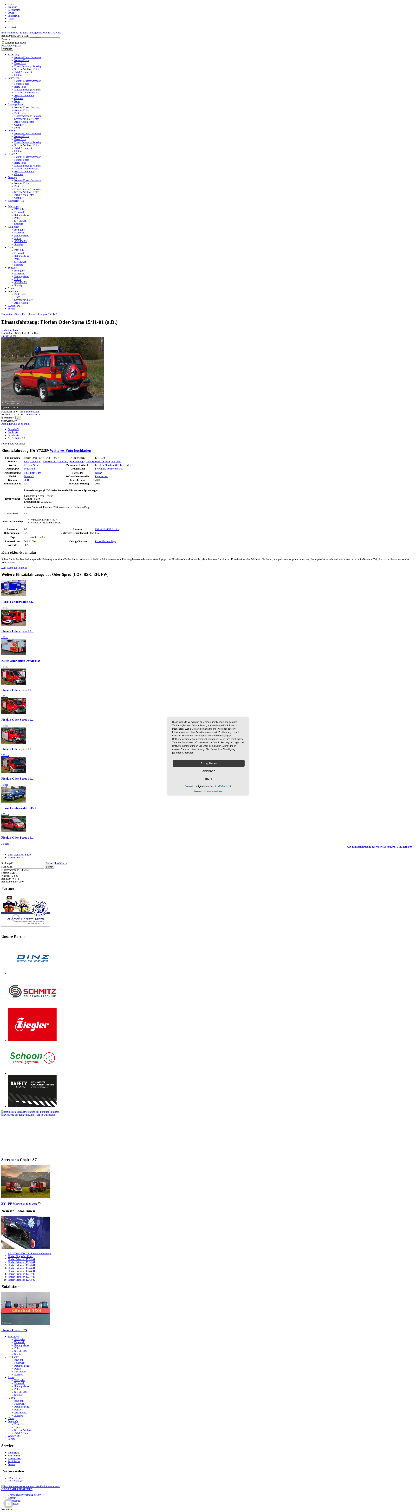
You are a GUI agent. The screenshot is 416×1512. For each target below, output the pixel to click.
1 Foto (4, 608)
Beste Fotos (20, 63)
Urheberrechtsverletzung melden (24, 1494)
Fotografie (13, 291)
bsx (25, 537)
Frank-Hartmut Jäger (105, 541)
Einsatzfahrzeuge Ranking (27, 66)
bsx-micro (34, 537)
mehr (208, 778)
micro (43, 537)
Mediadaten (14, 9)
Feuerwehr (13, 78)
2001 (26, 480)
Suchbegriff (7, 863)
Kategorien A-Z (16, 200)
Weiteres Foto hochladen (70, 450)
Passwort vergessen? (11, 45)
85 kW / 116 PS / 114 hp (107, 529)
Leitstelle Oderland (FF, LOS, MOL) (114, 465)
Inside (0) (13, 432)
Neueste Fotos (21, 60)
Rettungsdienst (15, 104)
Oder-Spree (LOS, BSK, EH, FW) (103, 461)
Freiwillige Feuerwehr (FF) (109, 468)
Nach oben (7, 1509)
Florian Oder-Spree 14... (17, 837)
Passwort (6, 39)
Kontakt (12, 7)
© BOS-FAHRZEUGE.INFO (16, 1489)
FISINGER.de (15, 1481)
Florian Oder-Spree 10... (17, 690)
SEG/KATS (14, 154)
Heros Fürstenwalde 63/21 (18, 808)
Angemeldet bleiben (15, 42)
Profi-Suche (61, 863)
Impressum (14, 15)
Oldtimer (18, 75)
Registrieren (14, 27)
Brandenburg (77, 461)
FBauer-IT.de (15, 1478)
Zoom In (25, 423)
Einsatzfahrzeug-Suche (19, 854)
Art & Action (21, 302)
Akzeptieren (209, 763)
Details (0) (13, 435)
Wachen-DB (14, 305)
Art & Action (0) (16, 438)
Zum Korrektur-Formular (14, 567)
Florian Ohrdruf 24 (14, 1330)
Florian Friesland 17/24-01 (21, 1259)
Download (14, 423)
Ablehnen (208, 771)
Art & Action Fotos (24, 72)
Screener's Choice (23, 299)
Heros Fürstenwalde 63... (17, 601)
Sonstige (12, 177)
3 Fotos (5, 843)
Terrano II (29, 476)
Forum (11, 308)
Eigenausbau (101, 476)
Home (11, 4)
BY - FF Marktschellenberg (19, 1203)
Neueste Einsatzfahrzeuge (27, 57)
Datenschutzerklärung (213, 791)
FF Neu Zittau (31, 465)
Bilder (29, 411)
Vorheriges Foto (9, 330)
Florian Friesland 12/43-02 (21, 1279)
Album (36, 411)
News (17, 101)
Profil (23, 411)
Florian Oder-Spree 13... (17, 631)
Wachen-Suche (15, 857)
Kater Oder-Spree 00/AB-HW (21, 660)
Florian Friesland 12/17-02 (21, 1274)
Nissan (98, 472)
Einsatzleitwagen (32, 472)
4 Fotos (5, 814)
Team (11, 18)
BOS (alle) (13, 54)
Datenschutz (14, 1500)
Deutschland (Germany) (55, 461)
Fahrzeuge (13, 206)
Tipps (17, 297)
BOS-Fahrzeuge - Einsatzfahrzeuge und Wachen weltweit (31, 32)
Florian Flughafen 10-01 (20, 1256)
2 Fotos (5, 755)
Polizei (11, 130)
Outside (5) (13, 429)
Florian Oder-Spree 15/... (14, 314)
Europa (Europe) (32, 461)
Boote (11, 247)
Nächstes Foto (8, 336)
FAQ (10, 21)
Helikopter (13, 226)
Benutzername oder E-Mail (15, 35)
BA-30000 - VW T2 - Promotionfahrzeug (29, 1253)
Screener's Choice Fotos (26, 69)
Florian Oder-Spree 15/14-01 (42, 314)
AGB (11, 12)
